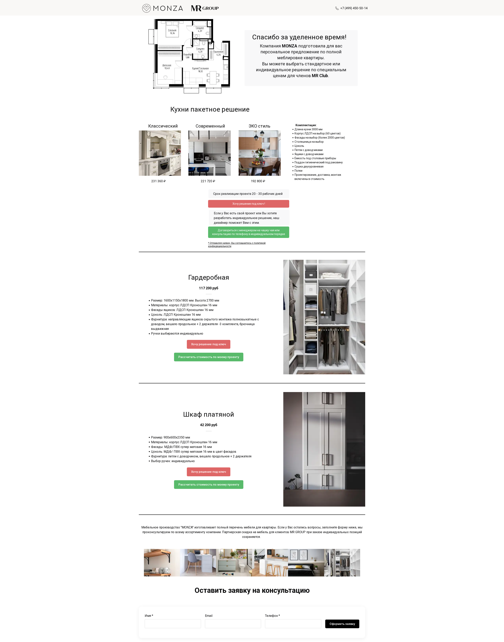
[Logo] (163, 8)
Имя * (149, 616)
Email (208, 616)
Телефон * (272, 616)
